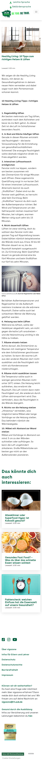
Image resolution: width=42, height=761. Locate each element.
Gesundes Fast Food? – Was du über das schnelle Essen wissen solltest (20, 560)
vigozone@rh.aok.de (12, 702)
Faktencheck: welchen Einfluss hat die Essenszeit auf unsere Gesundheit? (21, 602)
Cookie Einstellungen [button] (11, 758)
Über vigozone (9, 649)
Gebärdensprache (21, 7)
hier (30, 716)
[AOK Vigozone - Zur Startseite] (16, 14)
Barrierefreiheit (10, 670)
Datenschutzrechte (12, 665)
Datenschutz (8, 660)
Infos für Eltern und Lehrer (15, 655)
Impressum (7, 675)
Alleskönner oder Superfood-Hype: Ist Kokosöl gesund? (17, 518)
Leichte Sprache (21, 2)
